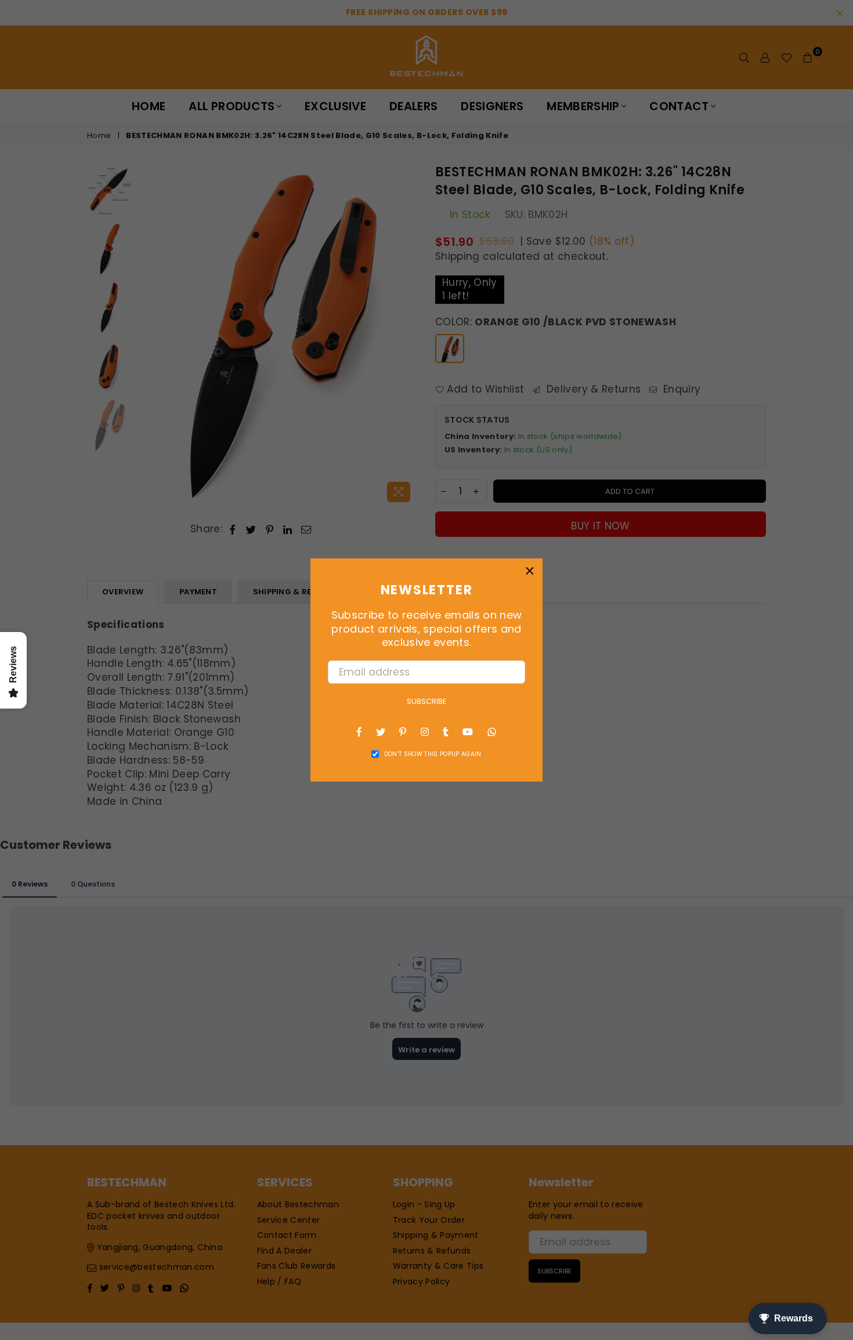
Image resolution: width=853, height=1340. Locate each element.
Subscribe (427, 701)
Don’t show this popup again (433, 754)
